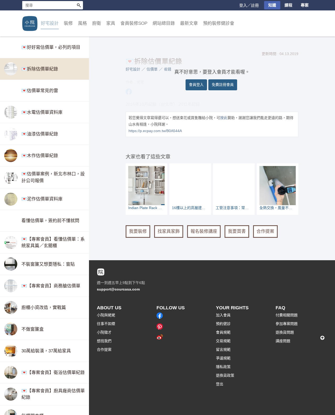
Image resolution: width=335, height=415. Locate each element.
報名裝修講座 (204, 231)
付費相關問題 (287, 315)
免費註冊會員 (223, 84)
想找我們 (104, 341)
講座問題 (283, 341)
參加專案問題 (287, 324)
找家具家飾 (169, 231)
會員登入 (196, 84)
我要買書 (237, 231)
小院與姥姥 (106, 315)
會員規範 (223, 332)
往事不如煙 (106, 324)
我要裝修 (138, 231)
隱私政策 (223, 367)
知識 (272, 5)
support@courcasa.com (118, 289)
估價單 (152, 69)
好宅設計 (133, 69)
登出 (219, 384)
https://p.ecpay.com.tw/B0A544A (155, 131)
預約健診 (223, 324)
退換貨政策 (225, 375)
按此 (223, 118)
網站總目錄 (164, 23)
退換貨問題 (285, 332)
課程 (288, 5)
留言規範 (223, 349)
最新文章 (189, 23)
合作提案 (265, 231)
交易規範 (223, 341)
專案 (305, 5)
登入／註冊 (249, 5)
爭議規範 (223, 358)
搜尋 (79, 5)
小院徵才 (104, 332)
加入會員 (223, 315)
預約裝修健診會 (218, 23)
